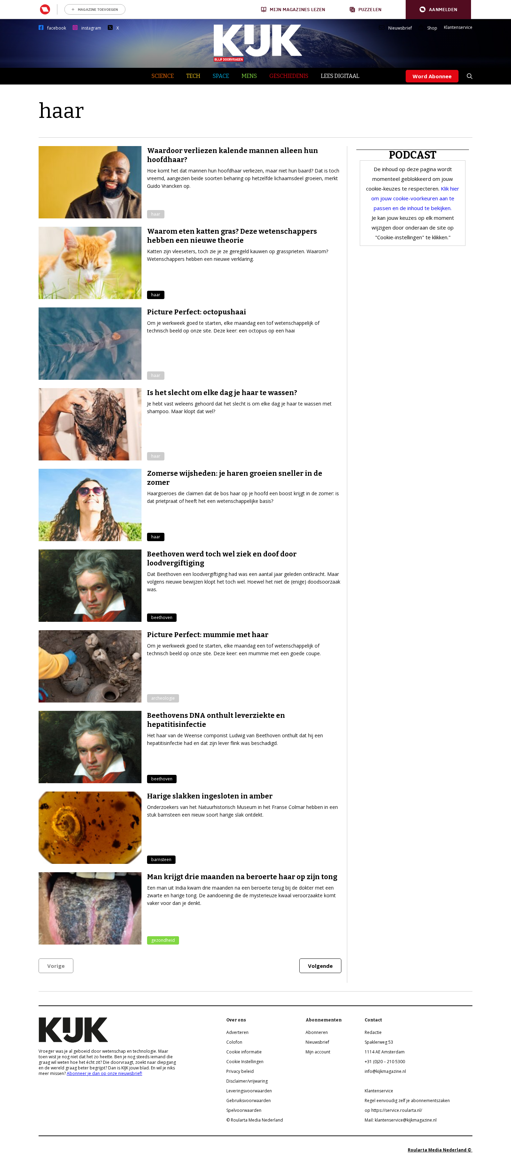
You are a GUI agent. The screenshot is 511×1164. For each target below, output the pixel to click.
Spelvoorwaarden (243, 1110)
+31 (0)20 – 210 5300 (385, 1062)
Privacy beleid (240, 1071)
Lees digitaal (340, 76)
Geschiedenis (288, 76)
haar (155, 214)
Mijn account (318, 1052)
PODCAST (413, 155)
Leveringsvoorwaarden (249, 1091)
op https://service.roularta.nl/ (393, 1110)
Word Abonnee (432, 76)
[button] (438, 9)
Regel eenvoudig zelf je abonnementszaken (407, 1100)
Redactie (373, 1032)
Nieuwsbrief (400, 28)
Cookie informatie (244, 1052)
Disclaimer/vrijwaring (247, 1081)
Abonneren (317, 1032)
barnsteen (161, 859)
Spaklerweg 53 (379, 1042)
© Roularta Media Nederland (254, 1120)
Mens (249, 76)
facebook (56, 28)
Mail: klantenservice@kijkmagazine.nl (401, 1120)
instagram (91, 28)
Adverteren (237, 1032)
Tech (193, 76)
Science (163, 76)
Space (221, 76)
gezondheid (163, 940)
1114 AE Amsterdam (385, 1052)
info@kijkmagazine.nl (385, 1071)
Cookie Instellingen (244, 1062)
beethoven (161, 617)
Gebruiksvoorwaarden (248, 1100)
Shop (432, 28)
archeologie (163, 698)
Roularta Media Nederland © (440, 1150)
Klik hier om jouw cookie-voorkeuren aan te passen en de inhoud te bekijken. (415, 198)
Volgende (320, 965)
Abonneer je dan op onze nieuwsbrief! (104, 1073)
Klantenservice (458, 27)
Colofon (234, 1042)
